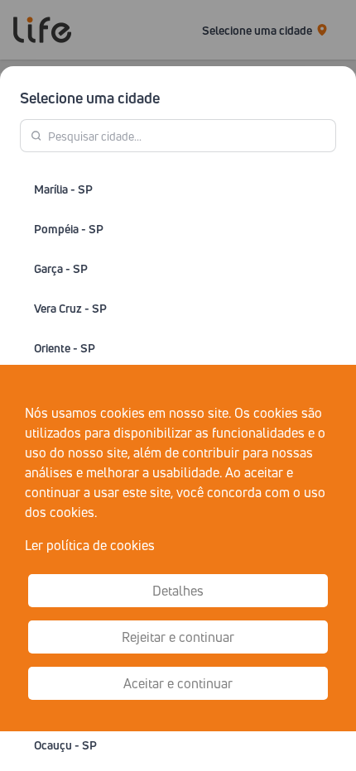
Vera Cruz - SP (70, 308)
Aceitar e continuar (178, 683)
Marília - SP (63, 189)
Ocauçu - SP (65, 745)
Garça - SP (61, 268)
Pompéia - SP (68, 229)
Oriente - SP (64, 348)
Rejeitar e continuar (178, 637)
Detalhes (178, 591)
